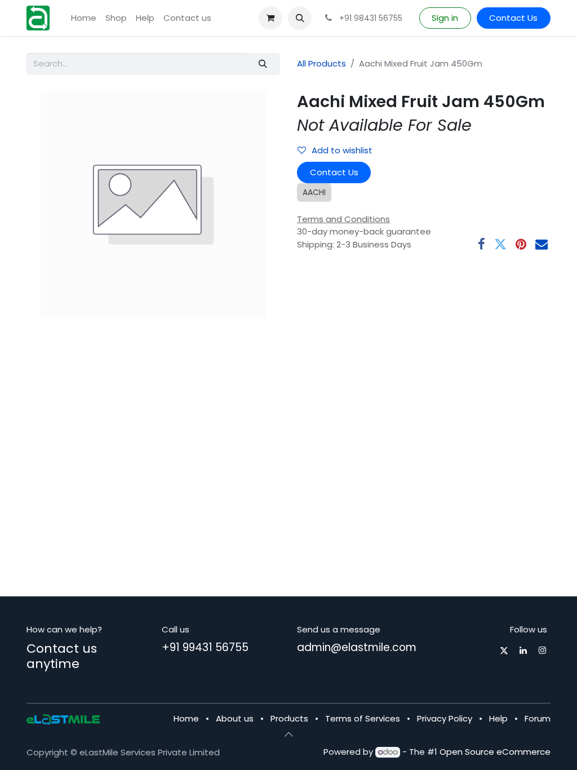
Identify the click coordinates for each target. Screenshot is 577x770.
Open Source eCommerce (495, 752)
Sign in (445, 18)
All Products (321, 63)
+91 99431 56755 (205, 647)
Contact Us (513, 18)
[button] (300, 18)
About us (235, 718)
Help (498, 718)
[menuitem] (83, 18)
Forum (538, 718)
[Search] (263, 64)
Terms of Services (362, 718)
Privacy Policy (444, 718)
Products (289, 718)
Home (186, 718)
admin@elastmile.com (356, 647)
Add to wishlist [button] (342, 150)
